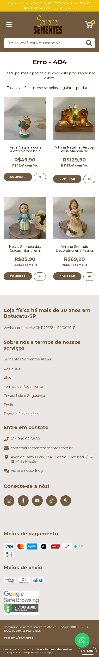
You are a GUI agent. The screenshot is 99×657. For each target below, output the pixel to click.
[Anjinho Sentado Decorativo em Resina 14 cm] (89, 276)
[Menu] (9, 25)
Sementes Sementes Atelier (27, 359)
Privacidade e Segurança (24, 396)
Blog (8, 377)
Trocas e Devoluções (21, 414)
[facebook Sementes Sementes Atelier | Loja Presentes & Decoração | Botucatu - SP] (23, 500)
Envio (8, 405)
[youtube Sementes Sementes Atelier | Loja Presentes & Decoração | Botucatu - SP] (37, 500)
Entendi (87, 650)
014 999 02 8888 (25, 439)
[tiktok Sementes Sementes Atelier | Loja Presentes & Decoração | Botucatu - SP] (51, 500)
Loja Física (12, 368)
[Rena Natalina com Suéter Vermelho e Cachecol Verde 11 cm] (40, 177)
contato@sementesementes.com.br (42, 448)
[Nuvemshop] (19, 638)
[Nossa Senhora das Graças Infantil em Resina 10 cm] (40, 276)
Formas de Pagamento (23, 386)
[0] (89, 26)
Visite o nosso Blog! (27, 470)
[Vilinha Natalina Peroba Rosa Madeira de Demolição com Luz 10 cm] (89, 179)
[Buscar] (89, 43)
